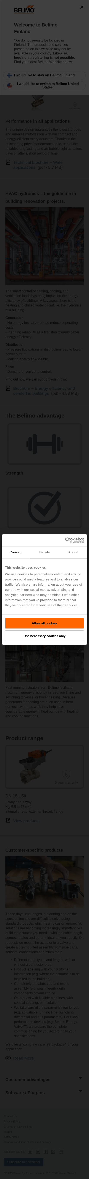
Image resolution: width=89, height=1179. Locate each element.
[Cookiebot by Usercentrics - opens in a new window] (65, 540)
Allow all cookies (44, 623)
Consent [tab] (16, 552)
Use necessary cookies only (44, 636)
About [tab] (73, 552)
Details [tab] (44, 552)
